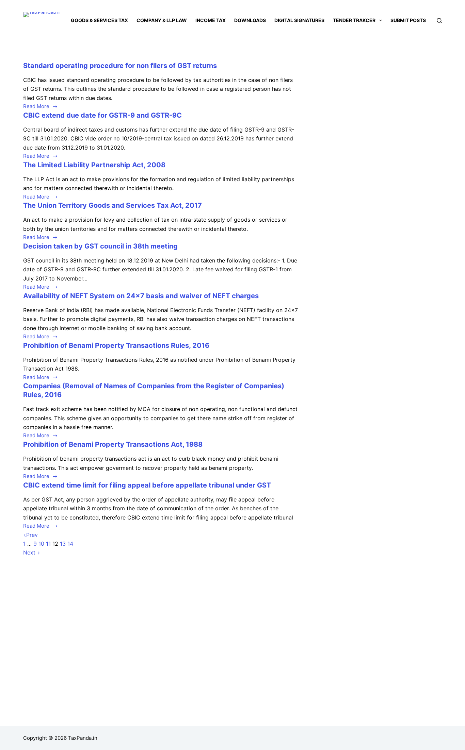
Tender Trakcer (354, 20)
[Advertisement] (379, 111)
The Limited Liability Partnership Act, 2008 (94, 165)
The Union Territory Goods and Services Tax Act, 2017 (112, 205)
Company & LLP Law (162, 20)
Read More (36, 107)
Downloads (250, 20)
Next (30, 552)
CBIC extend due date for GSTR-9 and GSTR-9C (102, 115)
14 (70, 543)
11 (48, 543)
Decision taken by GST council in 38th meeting (100, 246)
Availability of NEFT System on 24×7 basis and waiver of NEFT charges (141, 296)
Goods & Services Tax (99, 20)
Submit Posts (408, 20)
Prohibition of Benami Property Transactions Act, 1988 (113, 444)
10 (41, 543)
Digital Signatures (299, 20)
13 (63, 543)
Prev (32, 534)
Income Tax (210, 20)
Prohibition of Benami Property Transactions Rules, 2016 (116, 345)
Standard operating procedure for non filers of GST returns (120, 66)
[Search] (439, 20)
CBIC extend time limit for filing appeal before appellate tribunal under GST (147, 485)
